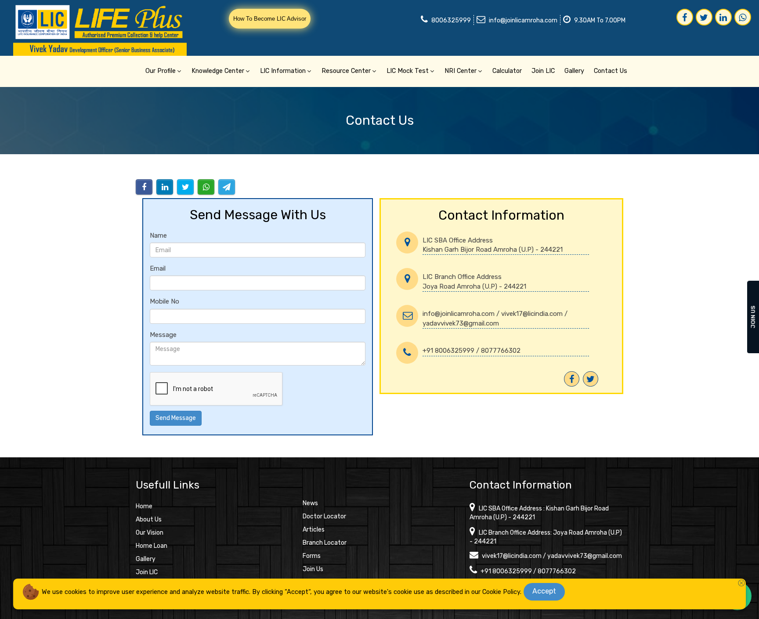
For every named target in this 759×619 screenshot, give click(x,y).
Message (163, 335)
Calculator (507, 71)
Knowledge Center (218, 71)
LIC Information (283, 71)
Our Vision (149, 532)
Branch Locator (325, 543)
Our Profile (160, 71)
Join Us (313, 569)
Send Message (175, 418)
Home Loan (151, 546)
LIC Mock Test (408, 71)
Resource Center (346, 71)
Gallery (574, 71)
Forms (312, 556)
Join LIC (543, 71)
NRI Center (461, 71)
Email (158, 268)
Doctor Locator (324, 516)
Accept (544, 591)
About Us (149, 519)
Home (144, 506)
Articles (314, 529)
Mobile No (164, 301)
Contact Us (610, 71)
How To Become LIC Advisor (269, 18)
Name (158, 235)
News (310, 503)
